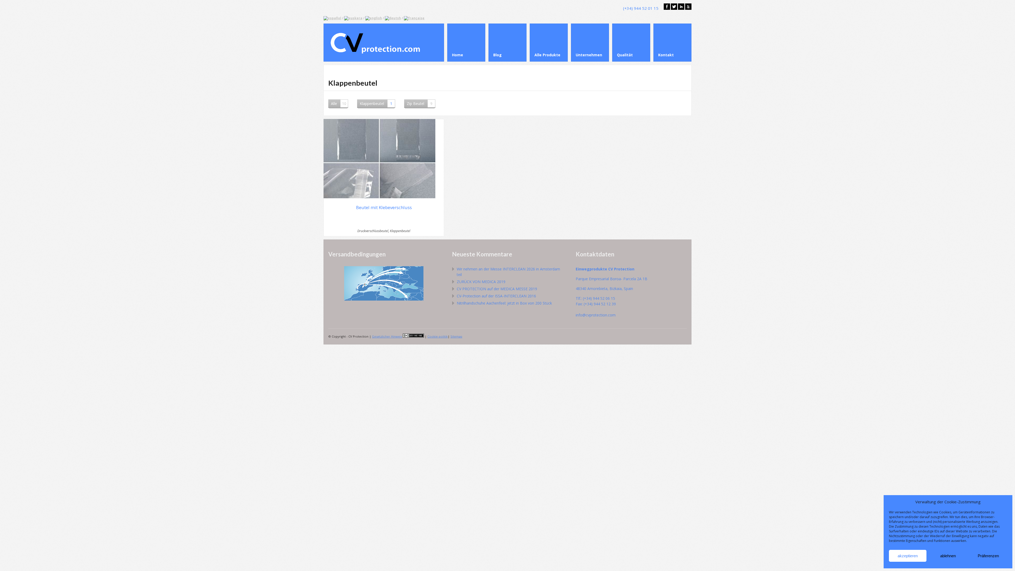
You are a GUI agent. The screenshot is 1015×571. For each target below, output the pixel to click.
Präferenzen (988, 556)
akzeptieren (908, 556)
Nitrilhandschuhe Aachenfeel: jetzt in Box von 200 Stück (504, 303)
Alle (338, 103)
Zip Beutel (419, 103)
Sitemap (456, 336)
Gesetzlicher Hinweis (387, 336)
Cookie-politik (437, 336)
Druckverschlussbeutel (372, 231)
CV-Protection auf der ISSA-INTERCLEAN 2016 (496, 295)
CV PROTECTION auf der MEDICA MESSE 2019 (497, 288)
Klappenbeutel (376, 103)
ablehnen (948, 556)
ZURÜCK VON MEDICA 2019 (481, 281)
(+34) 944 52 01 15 (640, 8)
